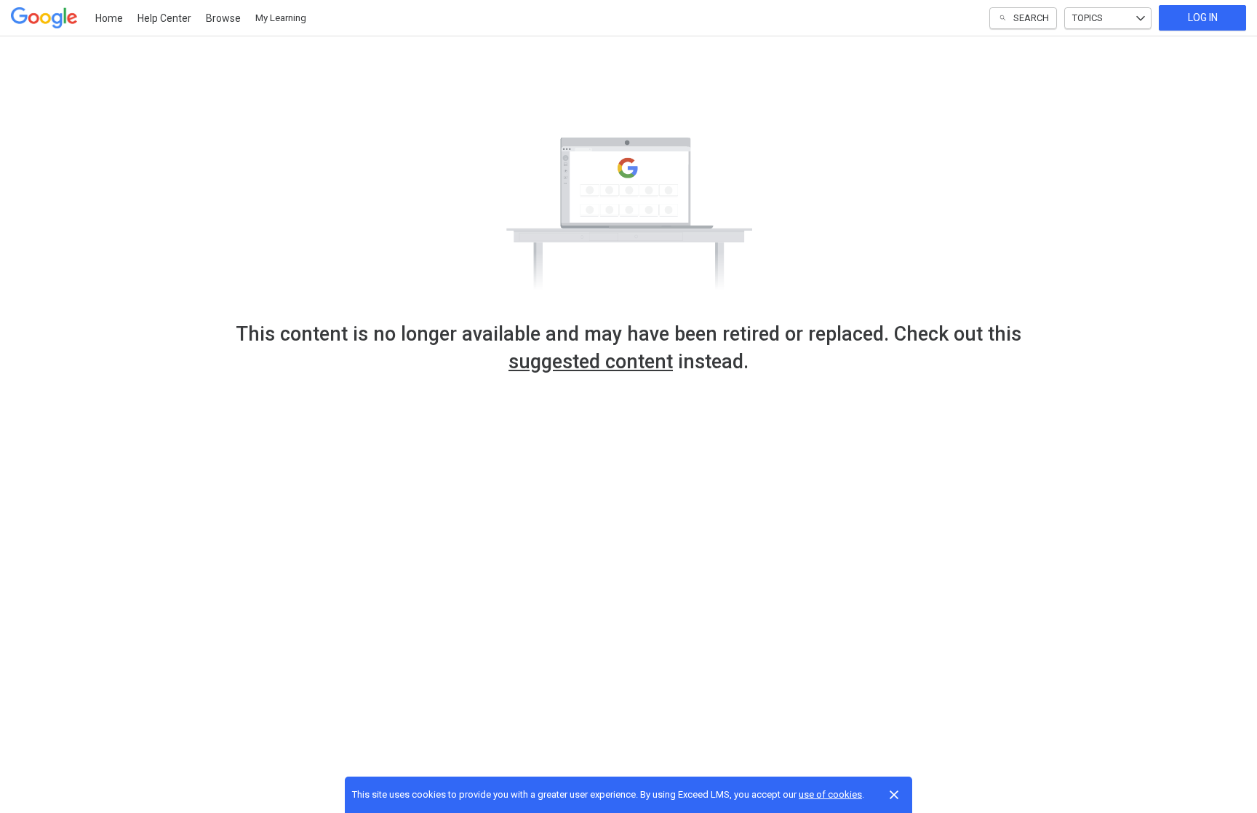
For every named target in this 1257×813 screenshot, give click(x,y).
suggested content (590, 361)
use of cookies (830, 794)
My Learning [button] (280, 17)
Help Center (164, 18)
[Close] (894, 795)
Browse (223, 18)
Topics (1087, 17)
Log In (1203, 17)
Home (109, 18)
